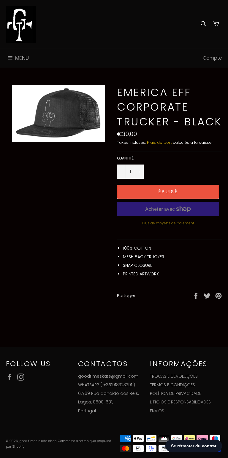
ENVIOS (157, 411)
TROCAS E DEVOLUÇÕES (174, 376)
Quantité (125, 158)
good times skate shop (38, 440)
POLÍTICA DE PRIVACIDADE (175, 393)
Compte (212, 58)
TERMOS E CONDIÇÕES (172, 385)
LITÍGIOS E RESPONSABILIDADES (180, 402)
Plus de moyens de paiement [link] (168, 223)
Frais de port (159, 142)
